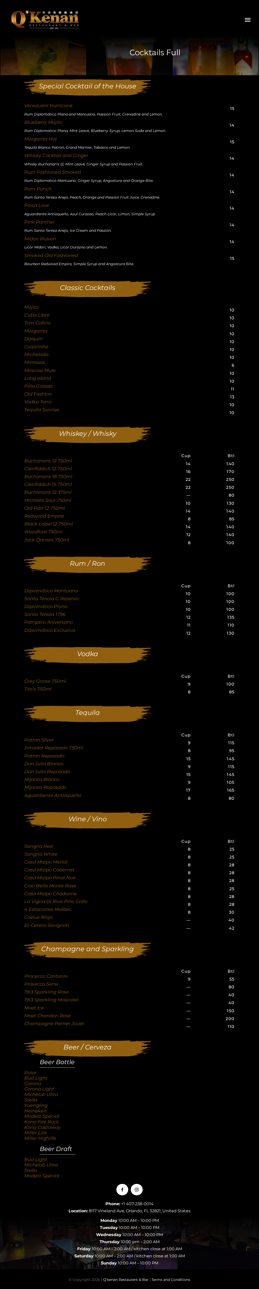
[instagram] (137, 1189)
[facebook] (122, 1189)
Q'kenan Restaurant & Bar (125, 1279)
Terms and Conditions (171, 1279)
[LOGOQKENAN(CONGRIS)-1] (45, 12)
